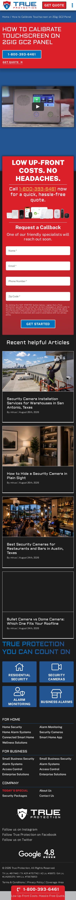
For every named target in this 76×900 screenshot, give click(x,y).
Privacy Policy (35, 882)
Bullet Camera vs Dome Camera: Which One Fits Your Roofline (35, 621)
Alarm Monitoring (50, 727)
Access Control (12, 769)
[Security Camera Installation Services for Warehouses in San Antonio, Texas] (38, 371)
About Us (45, 790)
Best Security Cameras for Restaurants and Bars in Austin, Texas (35, 548)
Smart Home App (50, 737)
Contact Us (46, 795)
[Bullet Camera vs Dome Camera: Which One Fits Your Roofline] (38, 592)
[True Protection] (19, 2)
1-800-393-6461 (37, 189)
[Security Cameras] (56, 671)
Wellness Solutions (14, 742)
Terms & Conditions (13, 882)
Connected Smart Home (18, 737)
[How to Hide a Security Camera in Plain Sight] (38, 446)
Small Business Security (18, 758)
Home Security (12, 727)
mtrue (13, 412)
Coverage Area (55, 882)
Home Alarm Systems (16, 732)
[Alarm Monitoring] (19, 696)
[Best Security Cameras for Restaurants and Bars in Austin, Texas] (38, 517)
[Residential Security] (19, 671)
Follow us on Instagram (19, 829)
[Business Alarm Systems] (56, 696)
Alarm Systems (12, 764)
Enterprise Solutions (15, 774)
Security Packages (14, 795)
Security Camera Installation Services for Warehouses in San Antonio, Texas (35, 403)
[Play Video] (38, 106)
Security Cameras (51, 732)
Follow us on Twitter (17, 840)
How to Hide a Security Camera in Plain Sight (37, 475)
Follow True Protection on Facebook (29, 834)
